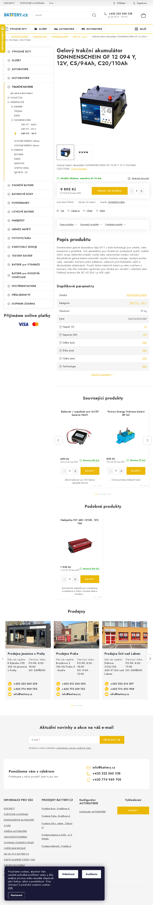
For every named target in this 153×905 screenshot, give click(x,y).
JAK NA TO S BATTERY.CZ (16, 853)
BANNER (18, 106)
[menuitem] (18, 28)
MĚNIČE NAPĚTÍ (21, 229)
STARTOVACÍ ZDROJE (24, 247)
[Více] (140, 28)
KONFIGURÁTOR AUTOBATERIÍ (19, 819)
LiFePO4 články (21, 167)
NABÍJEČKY (18, 220)
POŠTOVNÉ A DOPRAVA (32, 3)
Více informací (79, 169)
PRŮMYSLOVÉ (17, 102)
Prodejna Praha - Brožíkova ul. (56, 815)
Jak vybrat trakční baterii (22, 93)
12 (145, 327)
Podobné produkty (114, 224)
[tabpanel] (28, 660)
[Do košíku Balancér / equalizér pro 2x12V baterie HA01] (90, 471)
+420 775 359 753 (73, 689)
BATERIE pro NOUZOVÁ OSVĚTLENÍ (26, 275)
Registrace (142, 3)
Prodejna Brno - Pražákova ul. (56, 808)
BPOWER (18, 154)
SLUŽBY (16, 60)
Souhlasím (91, 874)
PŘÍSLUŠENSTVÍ (21, 295)
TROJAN (18, 111)
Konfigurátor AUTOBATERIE (92, 811)
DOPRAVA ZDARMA (23, 303)
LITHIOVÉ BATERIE (23, 211)
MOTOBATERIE (21, 78)
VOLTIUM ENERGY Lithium (26, 145)
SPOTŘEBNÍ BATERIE (24, 286)
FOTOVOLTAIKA (21, 238)
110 (145, 334)
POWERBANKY (20, 203)
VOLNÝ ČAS (17, 97)
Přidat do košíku (110, 190)
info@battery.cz (23, 694)
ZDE (10, 888)
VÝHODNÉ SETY (21, 51)
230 (144, 358)
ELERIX (17, 158)
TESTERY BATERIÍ (22, 255)
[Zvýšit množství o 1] (141, 191)
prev (58, 440)
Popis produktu (67, 224)
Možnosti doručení (140, 178)
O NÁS (7, 825)
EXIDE (17, 115)
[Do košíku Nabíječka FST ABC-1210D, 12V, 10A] (89, 579)
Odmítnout (68, 874)
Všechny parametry (101, 374)
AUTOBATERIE (20, 69)
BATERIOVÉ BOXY (22, 194)
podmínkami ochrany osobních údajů (74, 748)
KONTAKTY (9, 3)
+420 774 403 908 (122, 689)
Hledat (94, 15)
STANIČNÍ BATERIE (23, 185)
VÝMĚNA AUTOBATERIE (15, 831)
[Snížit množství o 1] (131, 191)
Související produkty (89, 224)
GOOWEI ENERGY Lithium (27, 140)
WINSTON (19, 163)
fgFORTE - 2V (20, 172)
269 (145, 350)
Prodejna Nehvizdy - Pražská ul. (57, 846)
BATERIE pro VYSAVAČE (26, 264)
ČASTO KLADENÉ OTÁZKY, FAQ (19, 859)
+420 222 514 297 (122, 683)
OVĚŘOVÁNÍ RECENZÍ (15, 848)
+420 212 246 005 (74, 683)
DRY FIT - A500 (28, 124)
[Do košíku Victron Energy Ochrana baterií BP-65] (136, 471)
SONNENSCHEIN (22, 120)
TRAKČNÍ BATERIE (22, 87)
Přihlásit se (112, 739)
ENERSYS (18, 149)
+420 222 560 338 (120, 13)
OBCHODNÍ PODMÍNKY (15, 836)
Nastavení (16, 895)
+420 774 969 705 (25, 689)
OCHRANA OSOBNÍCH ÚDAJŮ (19, 842)
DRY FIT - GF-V (28, 129)
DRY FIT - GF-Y (28, 133)
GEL (144, 366)
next (147, 440)
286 (145, 342)
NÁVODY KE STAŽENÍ (14, 865)
